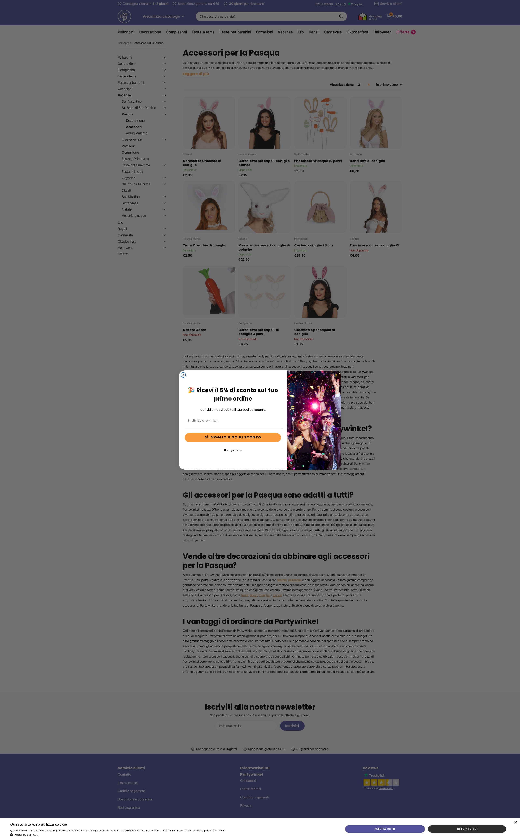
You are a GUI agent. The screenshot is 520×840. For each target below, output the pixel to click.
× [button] (515, 822)
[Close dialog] (183, 374)
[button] (125, 835)
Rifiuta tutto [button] (467, 829)
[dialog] (260, 829)
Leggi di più (233, 830)
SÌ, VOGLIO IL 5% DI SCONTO (233, 437)
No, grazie (233, 450)
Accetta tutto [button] (385, 829)
